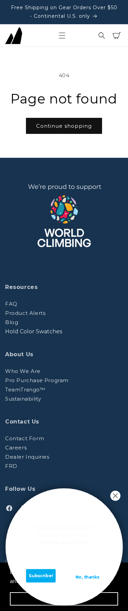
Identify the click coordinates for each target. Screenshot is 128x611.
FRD (11, 466)
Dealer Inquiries (27, 457)
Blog (11, 322)
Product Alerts (25, 313)
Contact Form (24, 438)
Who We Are (23, 371)
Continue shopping (64, 126)
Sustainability (23, 398)
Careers (16, 447)
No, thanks (87, 577)
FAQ (11, 304)
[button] (62, 35)
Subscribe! (41, 575)
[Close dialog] (115, 495)
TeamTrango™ (25, 389)
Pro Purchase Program (37, 380)
